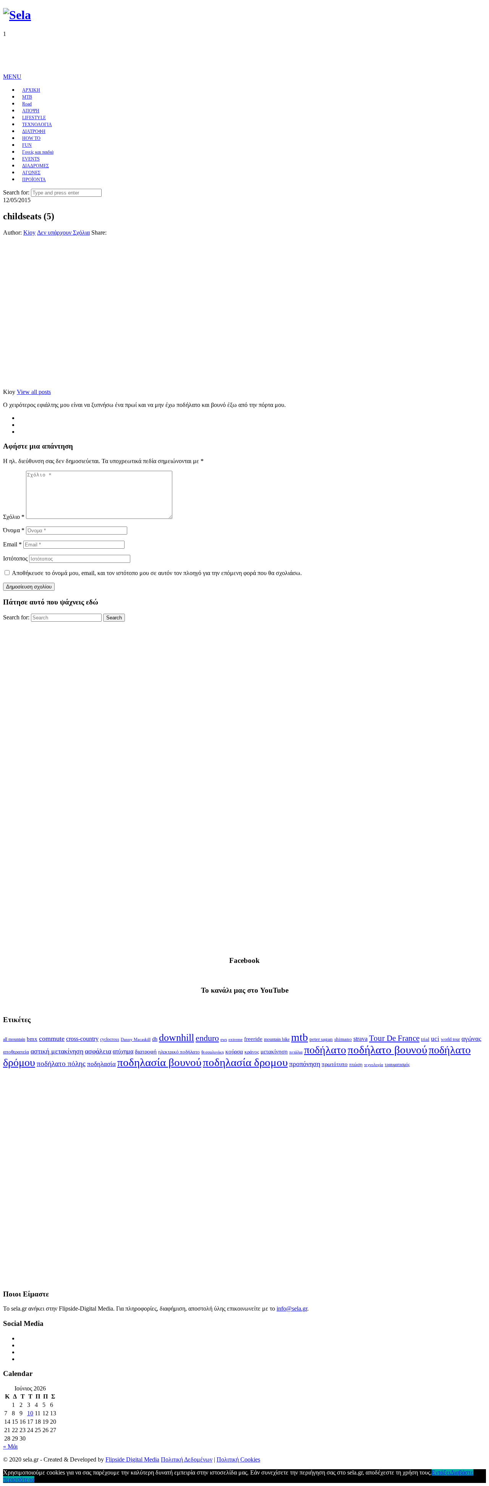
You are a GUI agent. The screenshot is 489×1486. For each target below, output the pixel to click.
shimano (343, 1039)
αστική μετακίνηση (57, 1051)
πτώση (356, 1064)
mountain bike (277, 1039)
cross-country (82, 1039)
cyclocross (109, 1039)
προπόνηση (304, 1064)
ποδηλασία (101, 1064)
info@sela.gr (292, 1308)
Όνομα (13, 530)
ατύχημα (123, 1051)
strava (360, 1038)
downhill (176, 1037)
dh (154, 1039)
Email (12, 544)
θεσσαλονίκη (212, 1052)
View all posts (34, 392)
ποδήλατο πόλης (61, 1064)
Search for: (16, 192)
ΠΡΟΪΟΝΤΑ (34, 179)
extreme (235, 1039)
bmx (32, 1039)
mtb (299, 1037)
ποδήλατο (325, 1050)
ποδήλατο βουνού (387, 1050)
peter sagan (321, 1039)
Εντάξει (441, 1472)
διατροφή (146, 1051)
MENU (12, 76)
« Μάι (10, 1446)
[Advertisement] (142, 54)
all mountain (14, 1039)
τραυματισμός (397, 1064)
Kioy (29, 232)
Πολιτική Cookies (238, 1459)
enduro (207, 1038)
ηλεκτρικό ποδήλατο (179, 1052)
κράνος (251, 1052)
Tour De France (394, 1038)
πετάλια (296, 1052)
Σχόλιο (13, 517)
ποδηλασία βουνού (159, 1062)
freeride (253, 1039)
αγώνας (471, 1038)
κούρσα (234, 1051)
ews (223, 1039)
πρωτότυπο (335, 1064)
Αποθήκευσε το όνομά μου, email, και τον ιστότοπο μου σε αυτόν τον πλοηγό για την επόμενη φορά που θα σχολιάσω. (157, 573)
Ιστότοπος (15, 558)
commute (52, 1038)
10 (30, 1413)
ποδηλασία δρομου (245, 1062)
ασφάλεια (98, 1051)
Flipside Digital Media (132, 1459)
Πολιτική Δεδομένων (186, 1459)
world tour (450, 1039)
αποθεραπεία (16, 1052)
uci (435, 1038)
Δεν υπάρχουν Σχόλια (63, 232)
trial (425, 1039)
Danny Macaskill (136, 1039)
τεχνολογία (373, 1065)
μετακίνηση (274, 1051)
